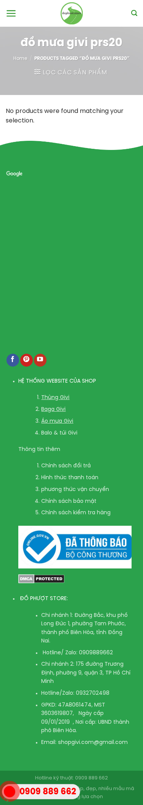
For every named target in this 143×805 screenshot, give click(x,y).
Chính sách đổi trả (66, 466)
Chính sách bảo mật (68, 501)
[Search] (134, 13)
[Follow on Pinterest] (26, 360)
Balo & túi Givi (59, 433)
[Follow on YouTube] (40, 360)
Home (20, 58)
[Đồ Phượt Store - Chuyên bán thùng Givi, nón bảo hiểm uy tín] (71, 13)
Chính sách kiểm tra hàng (76, 513)
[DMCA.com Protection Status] (41, 579)
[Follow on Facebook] (12, 360)
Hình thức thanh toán (69, 478)
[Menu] (11, 13)
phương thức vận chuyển (75, 490)
